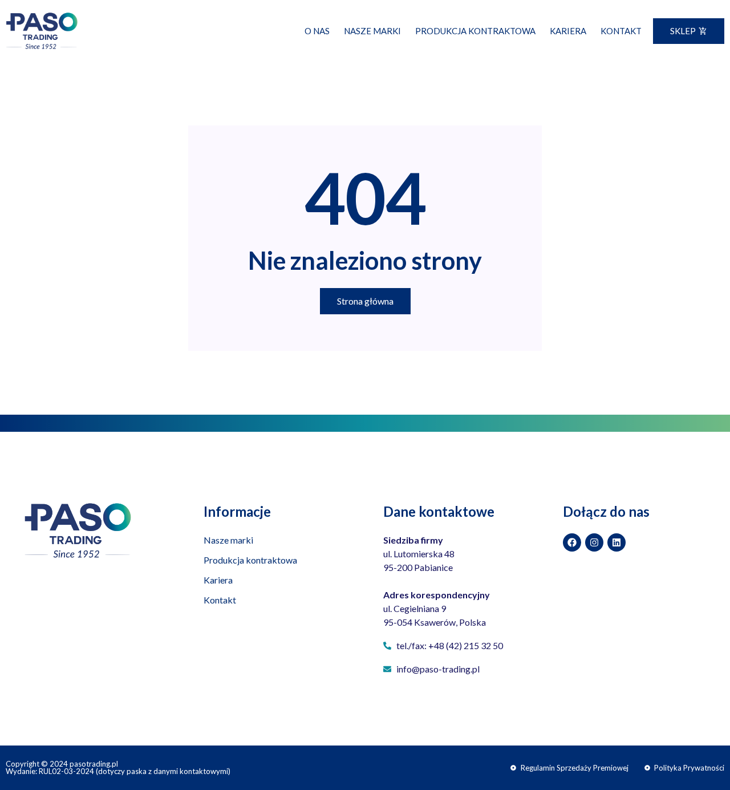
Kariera (568, 31)
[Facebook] (572, 542)
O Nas (317, 31)
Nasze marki (372, 31)
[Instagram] (594, 542)
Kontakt (621, 31)
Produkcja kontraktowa (475, 31)
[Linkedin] (616, 542)
